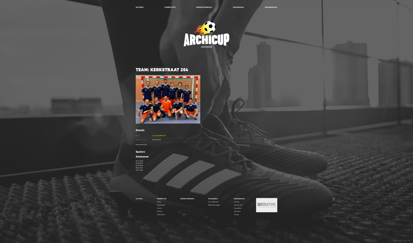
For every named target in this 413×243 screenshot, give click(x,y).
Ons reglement (213, 202)
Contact (236, 202)
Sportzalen (237, 208)
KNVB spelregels (214, 205)
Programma (161, 205)
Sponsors (237, 211)
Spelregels (238, 7)
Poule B (159, 211)
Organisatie (271, 7)
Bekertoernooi (204, 7)
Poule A (159, 208)
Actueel (140, 7)
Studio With (407, 240)
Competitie (170, 7)
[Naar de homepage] (206, 34)
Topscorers (160, 214)
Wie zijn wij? (238, 205)
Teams (159, 202)
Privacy (236, 214)
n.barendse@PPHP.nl (159, 135)
